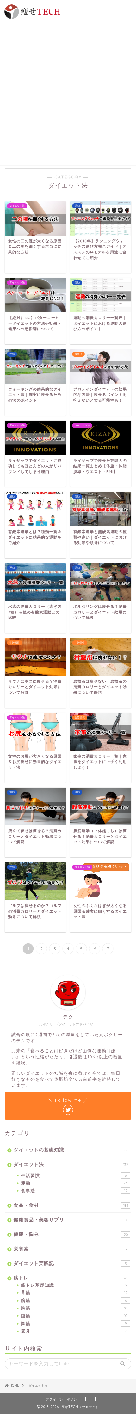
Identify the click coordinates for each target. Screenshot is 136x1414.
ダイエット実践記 (70, 1263)
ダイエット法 (71, 1164)
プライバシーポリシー (63, 1399)
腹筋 (74, 1315)
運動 (74, 1183)
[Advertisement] (68, 91)
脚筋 (74, 1323)
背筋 (74, 1292)
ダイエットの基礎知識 (70, 1150)
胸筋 (74, 1308)
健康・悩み (71, 1234)
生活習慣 (74, 1175)
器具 (74, 1331)
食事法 (74, 1190)
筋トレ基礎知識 (74, 1285)
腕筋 (74, 1300)
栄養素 (70, 1249)
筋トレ (71, 1278)
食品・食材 (71, 1205)
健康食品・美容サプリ (70, 1220)
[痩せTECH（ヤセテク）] (31, 17)
